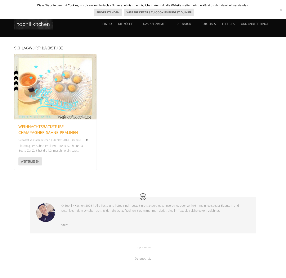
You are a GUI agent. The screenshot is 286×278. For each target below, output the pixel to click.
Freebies (228, 24)
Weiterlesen (30, 161)
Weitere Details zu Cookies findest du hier (159, 12)
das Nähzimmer (154, 24)
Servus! (106, 24)
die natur (183, 24)
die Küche (125, 24)
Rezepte (76, 140)
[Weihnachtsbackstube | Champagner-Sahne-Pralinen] (55, 86)
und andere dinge (255, 24)
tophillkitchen (42, 140)
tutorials (208, 24)
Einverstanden (108, 12)
